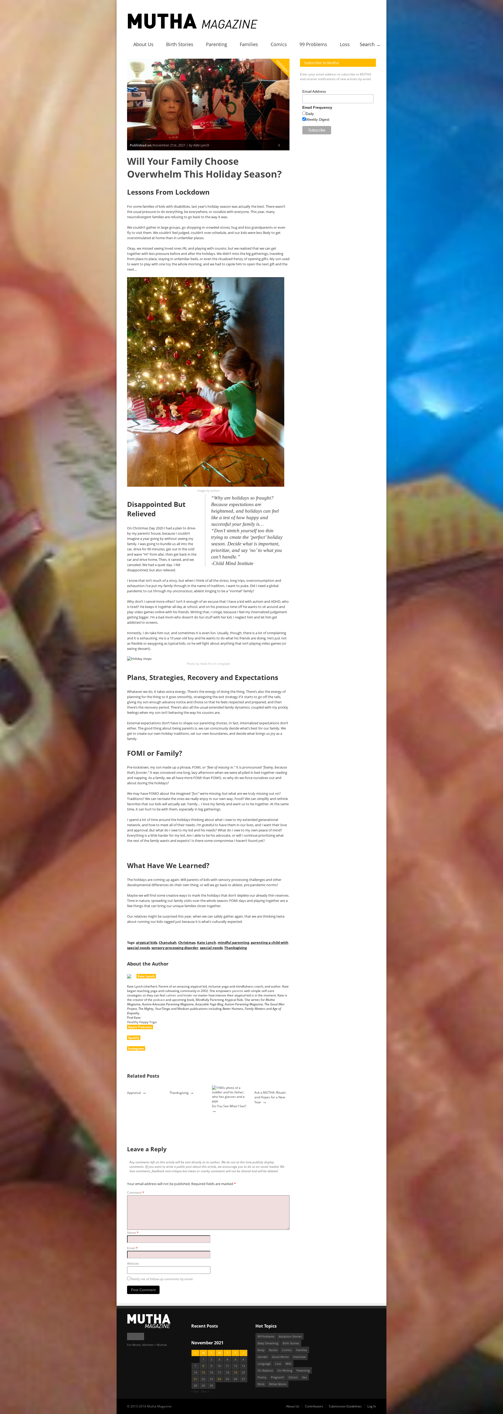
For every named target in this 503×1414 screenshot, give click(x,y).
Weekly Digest (317, 119)
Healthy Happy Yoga (142, 1022)
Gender (262, 1357)
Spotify (133, 1037)
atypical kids (146, 942)
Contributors (314, 1406)
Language (264, 1364)
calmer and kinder (179, 995)
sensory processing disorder (174, 947)
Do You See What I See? (229, 1106)
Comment (135, 1192)
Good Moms (280, 1357)
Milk (288, 1364)
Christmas (186, 942)
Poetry (262, 1377)
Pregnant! (277, 1377)
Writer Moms (277, 1384)
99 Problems (313, 44)
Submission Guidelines (345, 1406)
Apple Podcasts (140, 1027)
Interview (299, 1357)
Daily (310, 114)
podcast (159, 1000)
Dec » (205, 1391)
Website (133, 1263)
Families (249, 44)
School (293, 1377)
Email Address (314, 91)
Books (273, 1350)
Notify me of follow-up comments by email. (162, 1279)
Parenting (216, 44)
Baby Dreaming (268, 1343)
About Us (143, 44)
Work (261, 1384)
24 (219, 1379)
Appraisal (134, 1092)
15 (203, 1372)
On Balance (265, 1370)
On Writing (284, 1370)
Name (133, 1232)
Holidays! (282, 66)
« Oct (195, 1391)
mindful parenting (233, 942)
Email (132, 1248)
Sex (304, 1377)
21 (195, 1379)
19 (235, 1372)
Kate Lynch (206, 942)
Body (261, 1350)
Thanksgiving (235, 947)
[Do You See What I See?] (229, 1101)
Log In (371, 1406)
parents (237, 991)
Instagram (136, 1048)
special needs (211, 947)
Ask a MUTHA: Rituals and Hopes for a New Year (270, 1097)
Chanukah (168, 942)
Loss (345, 44)
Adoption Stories (290, 1336)
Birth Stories (179, 44)
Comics (279, 44)
